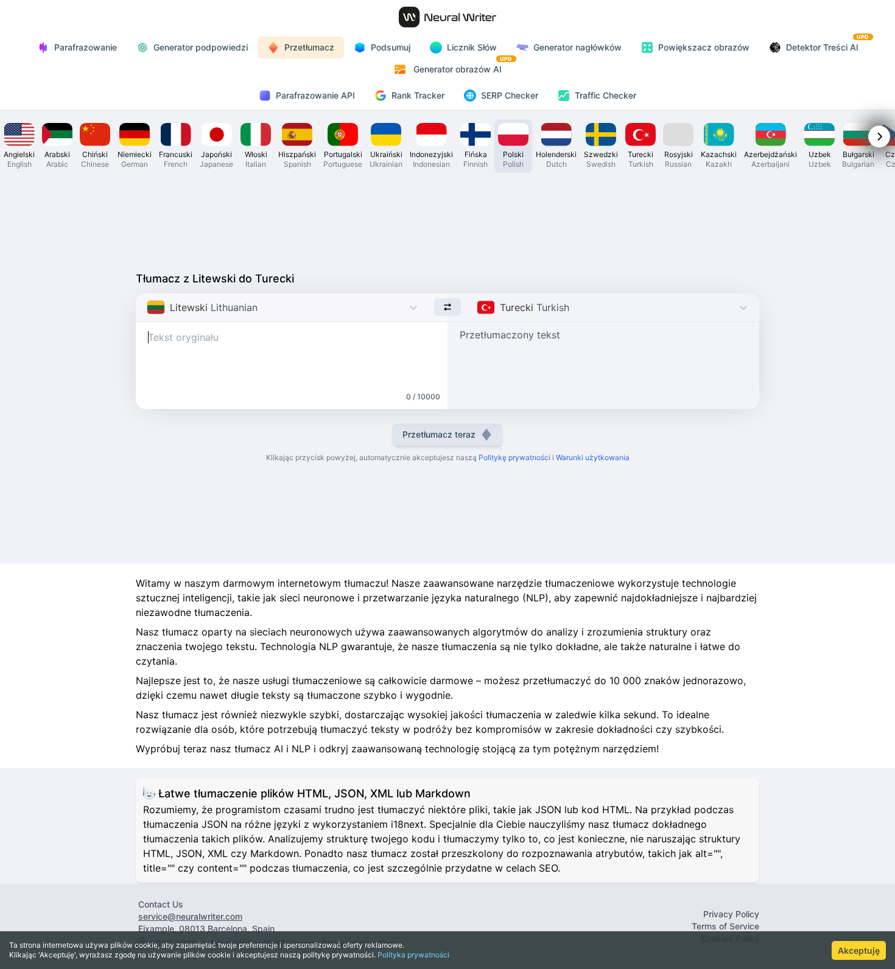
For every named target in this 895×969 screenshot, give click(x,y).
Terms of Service (725, 926)
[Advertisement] (447, 219)
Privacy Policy (731, 914)
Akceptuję (859, 950)
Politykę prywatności (514, 457)
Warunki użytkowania (593, 457)
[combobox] (148, 307)
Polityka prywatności (413, 954)
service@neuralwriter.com (190, 916)
